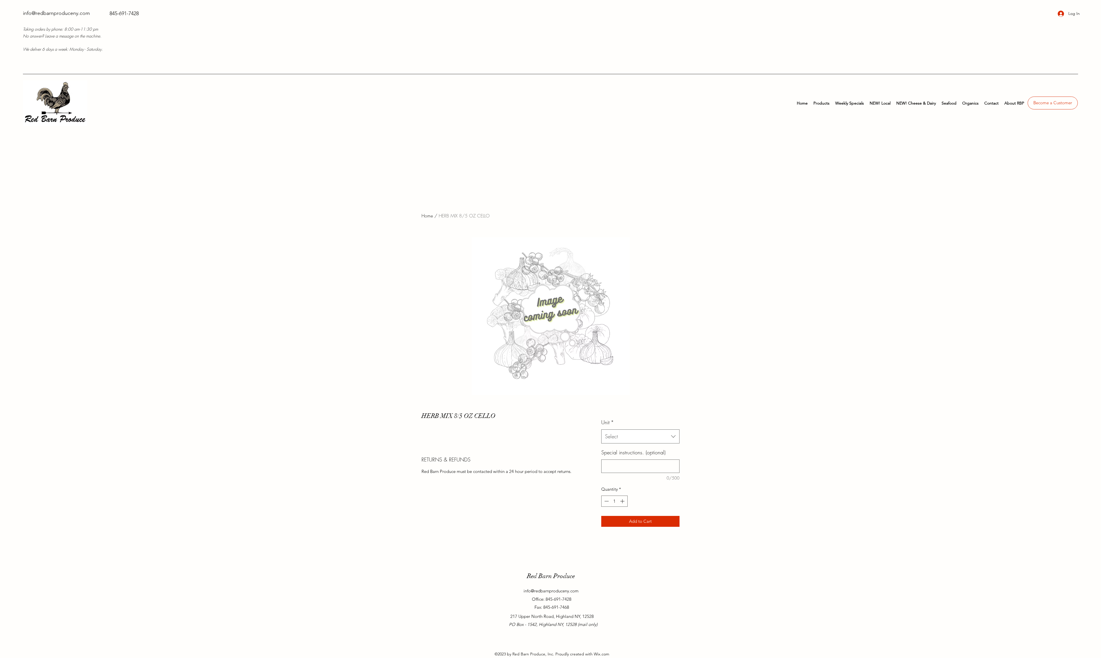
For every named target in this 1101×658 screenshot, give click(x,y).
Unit (607, 422)
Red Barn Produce (551, 576)
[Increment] (623, 501)
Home (427, 216)
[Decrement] (606, 501)
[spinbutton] (614, 501)
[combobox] (640, 436)
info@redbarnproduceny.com (56, 13)
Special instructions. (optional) (633, 452)
